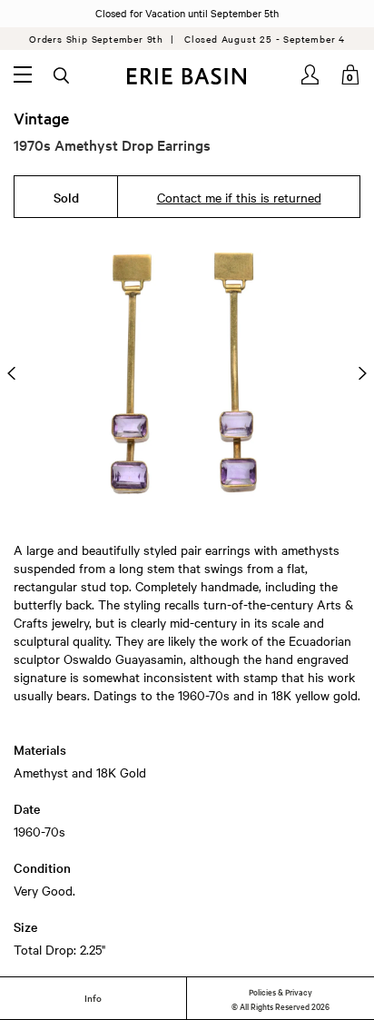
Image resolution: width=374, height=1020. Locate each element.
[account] (311, 74)
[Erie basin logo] (187, 76)
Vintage (41, 118)
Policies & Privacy (280, 991)
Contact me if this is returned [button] (239, 197)
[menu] (23, 74)
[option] (187, 373)
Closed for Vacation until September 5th (187, 12)
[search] (63, 76)
